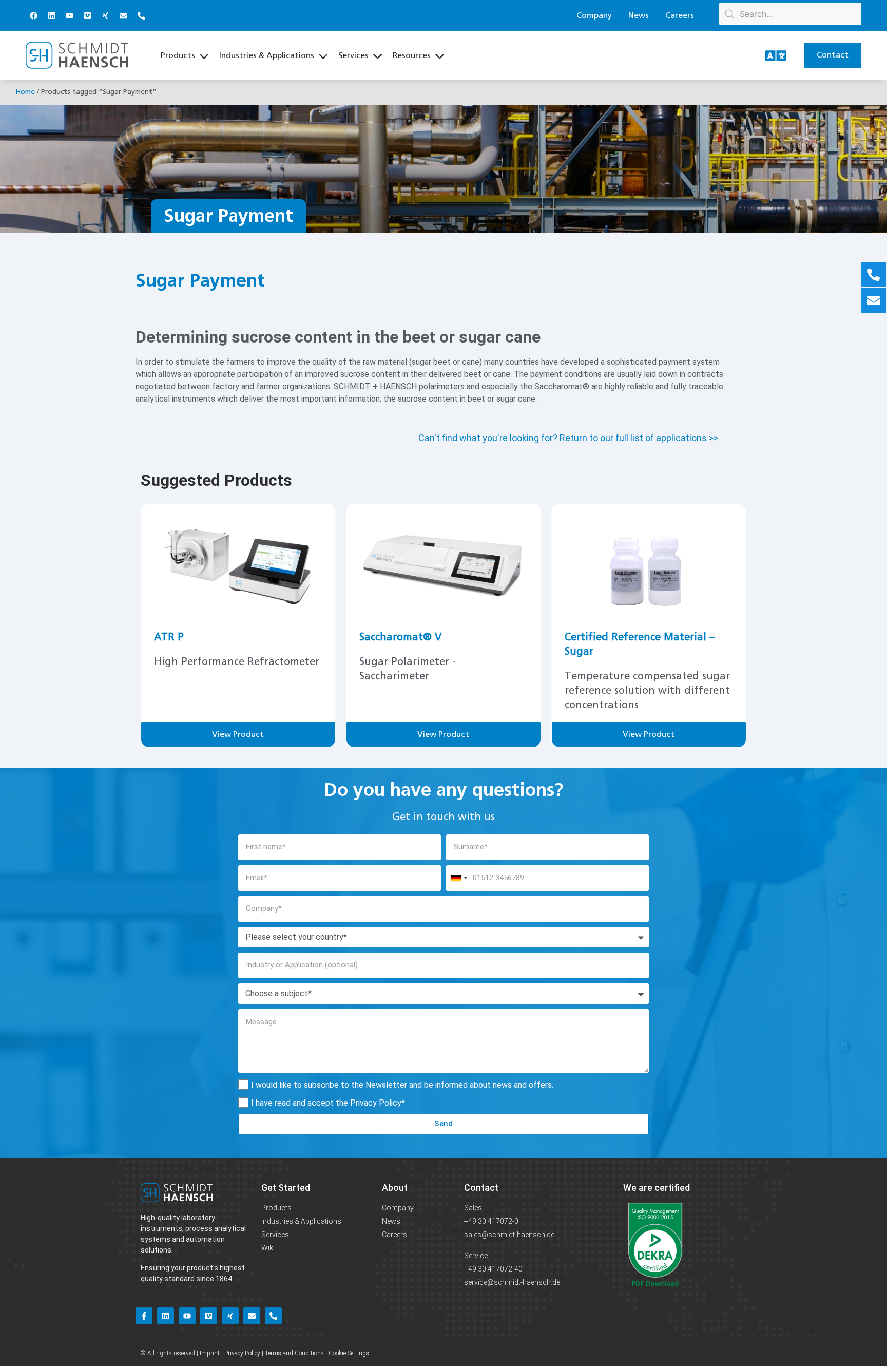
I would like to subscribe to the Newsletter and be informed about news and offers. (402, 1084)
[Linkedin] (51, 15)
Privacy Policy (375, 1102)
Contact (481, 1187)
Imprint (210, 1353)
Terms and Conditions (294, 1353)
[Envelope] (123, 15)
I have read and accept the (328, 1102)
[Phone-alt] (141, 15)
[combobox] (458, 878)
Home (25, 92)
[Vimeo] (87, 15)
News (638, 15)
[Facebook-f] (144, 1315)
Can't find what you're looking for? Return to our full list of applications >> (568, 437)
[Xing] (105, 15)
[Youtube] (69, 15)
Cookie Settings (349, 1353)
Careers (679, 15)
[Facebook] (33, 15)
